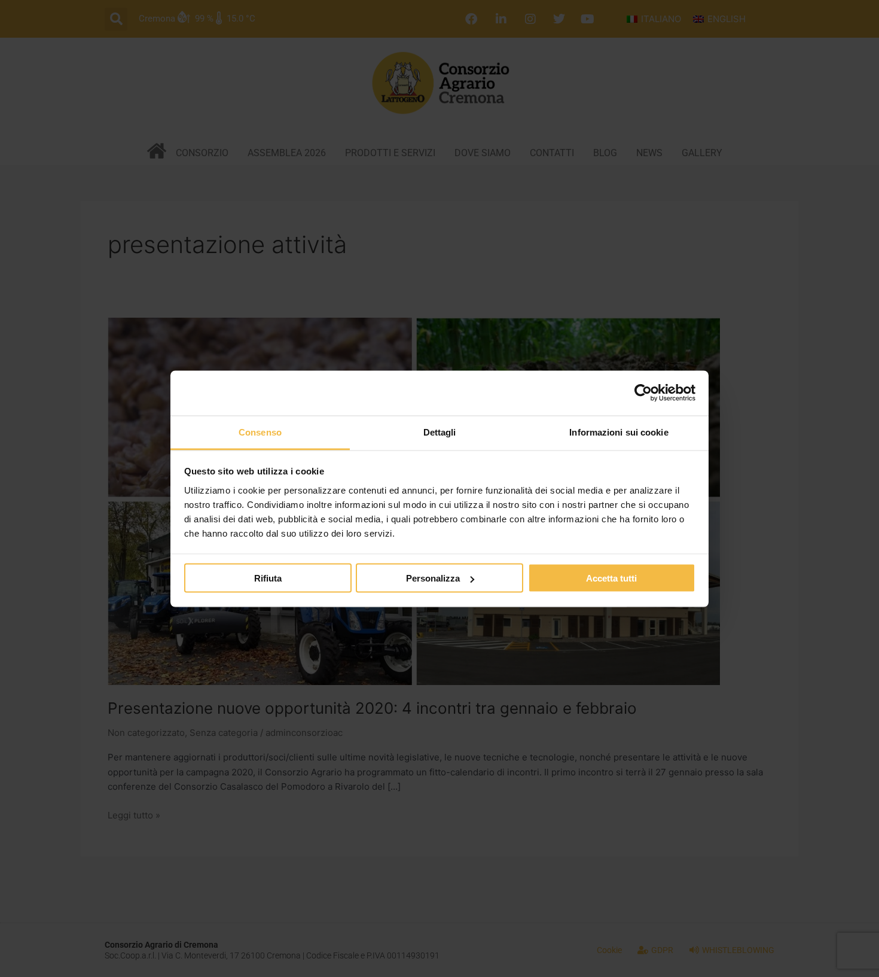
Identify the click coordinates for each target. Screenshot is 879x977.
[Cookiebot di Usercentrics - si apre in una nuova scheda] (643, 393)
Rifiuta (268, 578)
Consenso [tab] (260, 432)
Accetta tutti (611, 578)
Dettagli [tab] (439, 432)
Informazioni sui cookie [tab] (618, 432)
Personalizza (433, 578)
